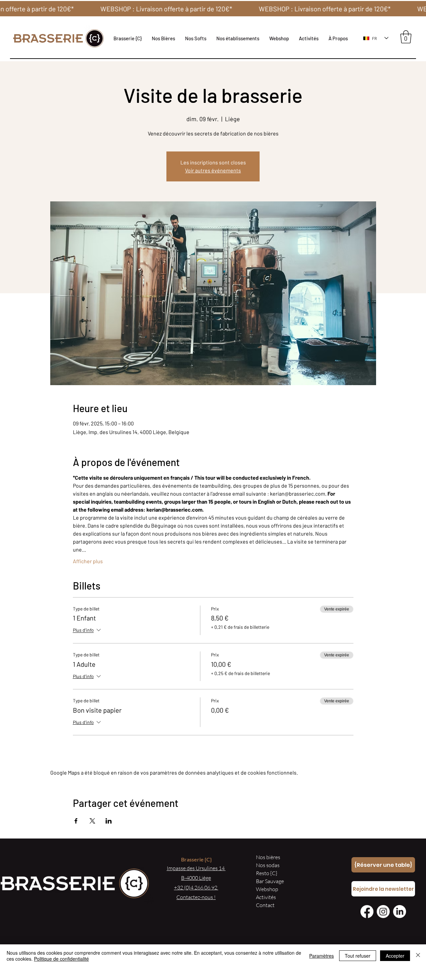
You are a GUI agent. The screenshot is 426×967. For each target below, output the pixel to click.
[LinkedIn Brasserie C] (399, 911)
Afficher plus (88, 561)
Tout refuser (357, 955)
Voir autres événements (213, 170)
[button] (237, 38)
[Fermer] (418, 956)
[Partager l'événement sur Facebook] (76, 821)
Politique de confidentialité (61, 958)
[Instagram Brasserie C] (383, 911)
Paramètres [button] (321, 955)
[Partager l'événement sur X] (92, 821)
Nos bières (268, 857)
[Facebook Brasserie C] (366, 911)
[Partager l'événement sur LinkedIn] (109, 821)
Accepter (395, 955)
